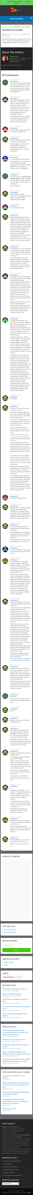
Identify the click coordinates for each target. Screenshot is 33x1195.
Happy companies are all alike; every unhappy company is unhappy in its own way (16, 1053)
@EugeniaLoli (18, 65)
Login (5, 965)
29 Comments (6, 36)
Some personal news (9, 1108)
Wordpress (18, 1137)
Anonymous (14, 81)
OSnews (11, 1191)
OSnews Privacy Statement (11, 1127)
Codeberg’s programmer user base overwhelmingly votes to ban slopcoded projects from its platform (15, 1032)
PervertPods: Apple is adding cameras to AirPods (15, 1046)
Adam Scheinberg (25, 1135)
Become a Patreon (10, 929)
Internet (10, 26)
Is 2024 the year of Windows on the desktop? (13, 1077)
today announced (7, 41)
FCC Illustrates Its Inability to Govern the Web (15, 1000)
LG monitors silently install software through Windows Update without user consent (16, 1060)
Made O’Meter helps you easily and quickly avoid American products (15, 1093)
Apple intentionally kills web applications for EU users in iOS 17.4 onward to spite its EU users (16, 1085)
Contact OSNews (9, 1172)
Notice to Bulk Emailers (11, 1169)
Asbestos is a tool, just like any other (13, 1039)
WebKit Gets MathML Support (11, 994)
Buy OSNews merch (10, 932)
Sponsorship (7, 1164)
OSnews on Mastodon (11, 1167)
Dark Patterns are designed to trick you (14, 989)
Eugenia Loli (6, 34)
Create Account (9, 962)
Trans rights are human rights (13, 1175)
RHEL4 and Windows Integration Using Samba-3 (14, 1015)
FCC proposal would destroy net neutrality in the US (16, 1007)
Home (5, 26)
